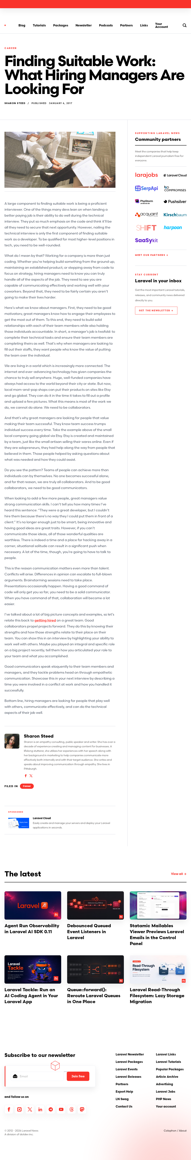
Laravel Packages (129, 1062)
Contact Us (124, 1106)
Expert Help (124, 1091)
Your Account (161, 25)
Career (10, 48)
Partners (126, 25)
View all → (179, 873)
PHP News (163, 1099)
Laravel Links (166, 1054)
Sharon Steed (14, 103)
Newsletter (84, 25)
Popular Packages (170, 1069)
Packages (60, 25)
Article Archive (167, 1076)
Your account (166, 1106)
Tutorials (39, 25)
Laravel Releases (128, 1076)
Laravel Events (126, 1069)
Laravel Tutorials (168, 1062)
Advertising (164, 1084)
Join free (78, 1076)
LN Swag (122, 1099)
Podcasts (106, 25)
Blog (21, 25)
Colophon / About (175, 1130)
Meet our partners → (151, 255)
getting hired (45, 620)
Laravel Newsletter (130, 1054)
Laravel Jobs (165, 1091)
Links (144, 25)
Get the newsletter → (156, 310)
